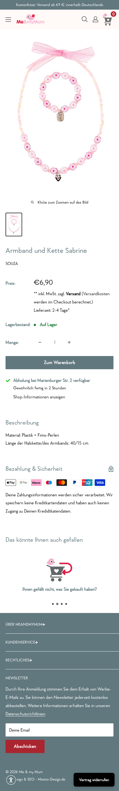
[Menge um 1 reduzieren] (40, 342)
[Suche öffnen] (85, 19)
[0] (107, 19)
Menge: (12, 342)
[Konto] (95, 19)
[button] (11, 779)
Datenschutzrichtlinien (25, 713)
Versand (73, 293)
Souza (12, 263)
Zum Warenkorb (59, 362)
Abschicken (25, 746)
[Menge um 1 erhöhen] (69, 342)
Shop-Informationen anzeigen (39, 397)
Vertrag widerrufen (94, 780)
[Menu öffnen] (8, 19)
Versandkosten (96, 293)
